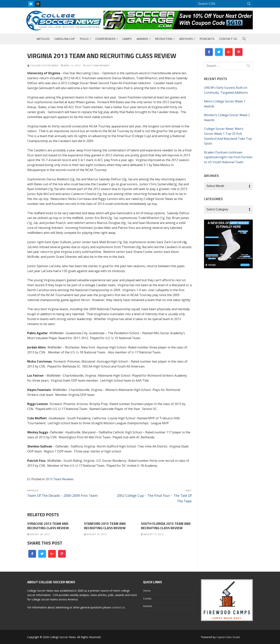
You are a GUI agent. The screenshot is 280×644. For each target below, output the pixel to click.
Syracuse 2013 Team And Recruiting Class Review (48, 526)
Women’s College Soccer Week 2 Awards (227, 117)
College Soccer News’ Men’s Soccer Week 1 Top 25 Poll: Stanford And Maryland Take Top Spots (228, 136)
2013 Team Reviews (97, 65)
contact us (118, 607)
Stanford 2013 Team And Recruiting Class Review (105, 526)
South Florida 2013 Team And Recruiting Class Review (166, 526)
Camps (147, 598)
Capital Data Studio (228, 637)
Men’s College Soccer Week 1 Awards (224, 103)
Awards (147, 606)
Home (147, 590)
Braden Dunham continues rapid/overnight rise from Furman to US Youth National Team (228, 157)
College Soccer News (44, 65)
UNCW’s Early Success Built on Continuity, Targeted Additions (226, 90)
